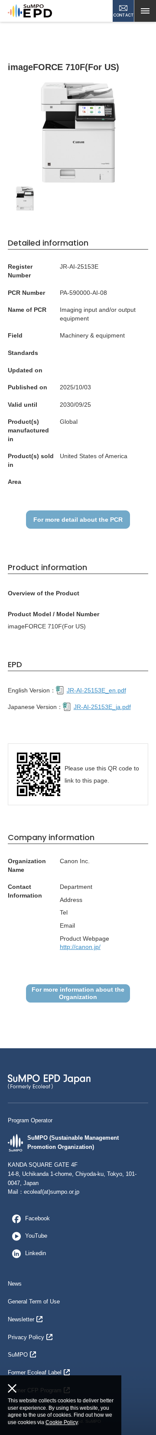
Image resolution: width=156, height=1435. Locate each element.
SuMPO (18, 1354)
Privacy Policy (26, 1337)
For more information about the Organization (78, 993)
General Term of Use (34, 1301)
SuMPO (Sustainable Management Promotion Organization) (73, 1142)
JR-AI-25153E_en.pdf (96, 690)
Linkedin (35, 1253)
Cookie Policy (62, 1422)
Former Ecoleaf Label (35, 1372)
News (15, 1283)
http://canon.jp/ (80, 946)
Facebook (37, 1218)
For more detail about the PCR (78, 519)
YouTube (36, 1235)
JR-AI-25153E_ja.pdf (102, 706)
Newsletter (21, 1319)
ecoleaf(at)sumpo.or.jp (51, 1192)
